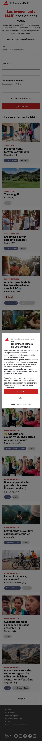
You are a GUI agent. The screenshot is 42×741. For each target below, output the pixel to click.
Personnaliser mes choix (21, 404)
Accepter (20, 391)
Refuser (21, 398)
